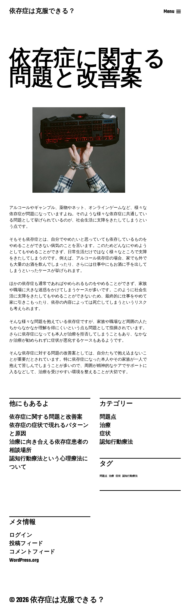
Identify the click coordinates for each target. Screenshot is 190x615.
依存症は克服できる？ (42, 11)
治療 (105, 425)
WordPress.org (24, 560)
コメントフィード (32, 552)
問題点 (108, 417)
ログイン (20, 535)
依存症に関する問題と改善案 (45, 417)
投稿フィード (26, 544)
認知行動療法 (116, 442)
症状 (105, 434)
